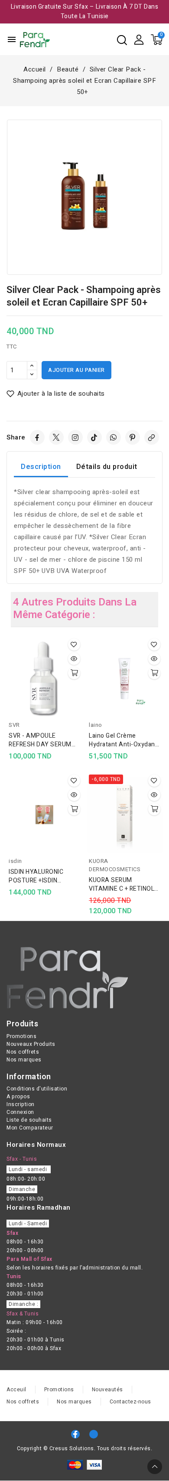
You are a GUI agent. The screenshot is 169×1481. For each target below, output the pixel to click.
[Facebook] (37, 437)
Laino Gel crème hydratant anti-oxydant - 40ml (123, 740)
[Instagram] (75, 437)
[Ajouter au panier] (74, 673)
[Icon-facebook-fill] (75, 1434)
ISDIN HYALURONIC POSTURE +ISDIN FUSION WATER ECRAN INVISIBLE (42, 876)
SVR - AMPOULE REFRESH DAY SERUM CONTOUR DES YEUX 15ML (40, 740)
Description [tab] (41, 467)
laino (95, 725)
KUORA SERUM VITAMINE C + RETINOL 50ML (121, 884)
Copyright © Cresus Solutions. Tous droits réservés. (85, 1448)
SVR (14, 725)
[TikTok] (94, 437)
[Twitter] (56, 437)
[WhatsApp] (113, 437)
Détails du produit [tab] (106, 467)
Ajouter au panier (76, 370)
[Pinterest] (132, 437)
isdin (15, 861)
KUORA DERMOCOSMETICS (114, 865)
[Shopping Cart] (156, 40)
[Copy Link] (151, 437)
